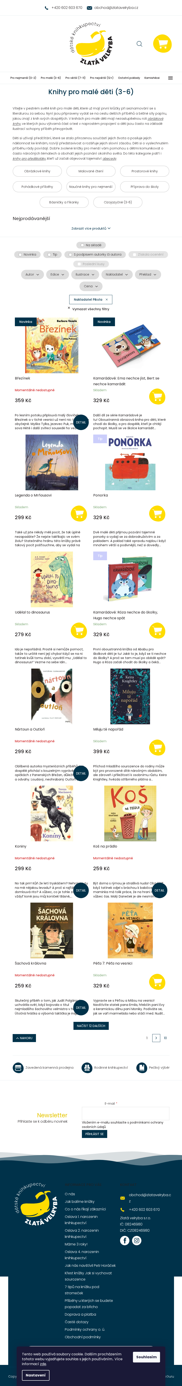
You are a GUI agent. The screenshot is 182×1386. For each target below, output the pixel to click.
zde (43, 1363)
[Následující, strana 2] (156, 1038)
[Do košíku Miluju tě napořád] (157, 747)
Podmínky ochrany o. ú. (85, 1329)
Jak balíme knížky (80, 1201)
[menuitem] (23, 78)
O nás (70, 1194)
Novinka (30, 254)
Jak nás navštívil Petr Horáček (90, 1265)
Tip (55, 254)
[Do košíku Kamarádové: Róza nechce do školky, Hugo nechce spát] (157, 630)
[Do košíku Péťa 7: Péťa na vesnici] (157, 981)
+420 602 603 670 (144, 1209)
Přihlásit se (94, 1134)
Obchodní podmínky (83, 1337)
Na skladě (93, 245)
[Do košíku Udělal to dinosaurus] (79, 630)
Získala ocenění (151, 254)
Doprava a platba (80, 1314)
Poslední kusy (94, 264)
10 (165, 1038)
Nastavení (36, 1375)
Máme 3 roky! (76, 1244)
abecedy (109, 158)
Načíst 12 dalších (91, 1026)
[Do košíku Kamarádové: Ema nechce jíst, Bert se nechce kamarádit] (157, 396)
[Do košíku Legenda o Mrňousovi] (79, 513)
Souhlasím (146, 1357)
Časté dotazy (77, 1321)
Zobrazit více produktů (88, 228)
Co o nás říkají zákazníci (85, 1209)
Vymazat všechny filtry (90, 309)
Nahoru (26, 1038)
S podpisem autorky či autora (97, 254)
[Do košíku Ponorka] (157, 513)
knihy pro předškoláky (29, 158)
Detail (81, 422)
